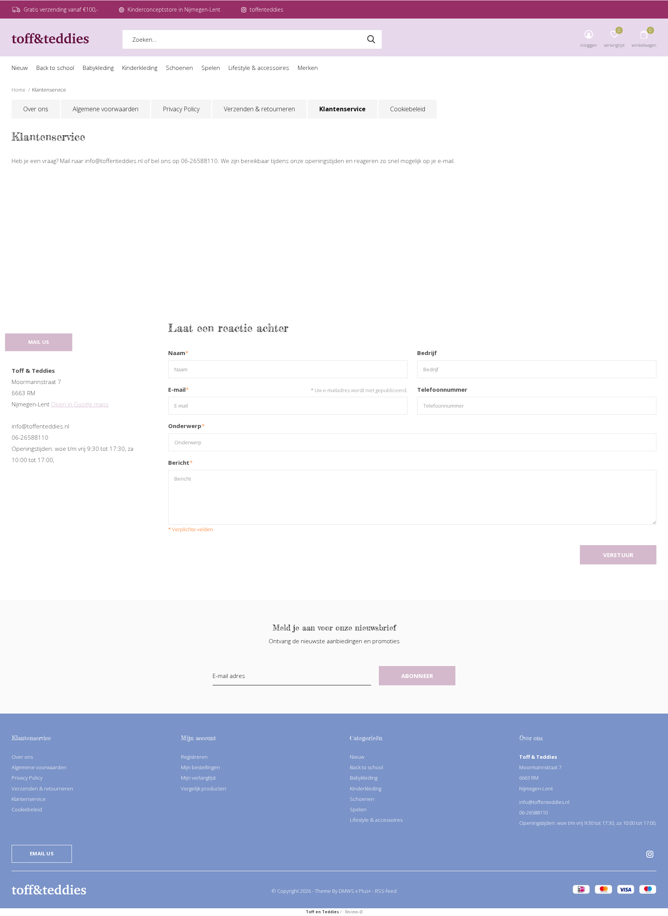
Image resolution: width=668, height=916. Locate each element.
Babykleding (98, 67)
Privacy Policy (181, 109)
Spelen (210, 67)
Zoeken (371, 39)
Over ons (35, 109)
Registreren (194, 756)
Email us (41, 853)
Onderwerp (186, 426)
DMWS (346, 890)
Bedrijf (427, 353)
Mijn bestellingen (200, 767)
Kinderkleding (139, 67)
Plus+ (365, 890)
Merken (308, 67)
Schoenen (179, 67)
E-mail (178, 389)
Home (19, 89)
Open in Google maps (80, 404)
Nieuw (20, 67)
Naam (178, 353)
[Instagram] (649, 854)
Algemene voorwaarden (105, 109)
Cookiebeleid (407, 109)
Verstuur (618, 555)
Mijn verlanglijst (198, 777)
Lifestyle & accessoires (258, 67)
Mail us (38, 341)
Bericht (180, 462)
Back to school (55, 67)
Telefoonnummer (442, 389)
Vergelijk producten (203, 788)
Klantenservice (342, 109)
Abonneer (417, 676)
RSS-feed (386, 890)
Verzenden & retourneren (259, 109)
